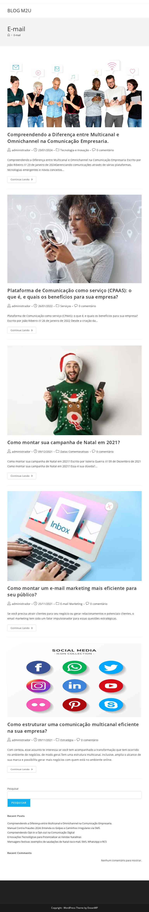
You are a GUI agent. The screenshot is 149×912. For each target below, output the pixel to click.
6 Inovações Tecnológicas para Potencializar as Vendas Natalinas (44, 837)
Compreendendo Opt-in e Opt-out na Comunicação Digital (40, 832)
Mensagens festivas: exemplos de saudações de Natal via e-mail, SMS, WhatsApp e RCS (57, 841)
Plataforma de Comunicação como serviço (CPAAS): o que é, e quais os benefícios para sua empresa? (69, 293)
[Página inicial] (8, 35)
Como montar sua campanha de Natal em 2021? (63, 442)
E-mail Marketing (71, 604)
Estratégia (66, 740)
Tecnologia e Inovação (74, 150)
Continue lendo (23, 180)
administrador (21, 150)
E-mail (17, 35)
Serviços (65, 306)
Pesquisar (13, 788)
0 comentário (105, 150)
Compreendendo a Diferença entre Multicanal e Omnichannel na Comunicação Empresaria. (63, 137)
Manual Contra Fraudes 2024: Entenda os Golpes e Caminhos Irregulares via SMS (53, 828)
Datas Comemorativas (74, 451)
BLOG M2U (19, 10)
